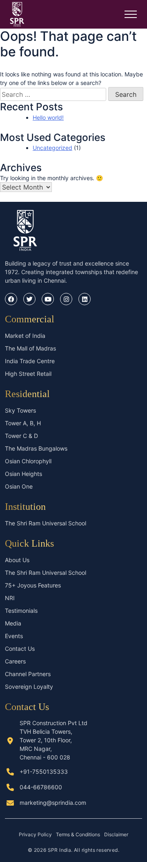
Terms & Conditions (78, 834)
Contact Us (20, 648)
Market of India (25, 335)
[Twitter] (29, 299)
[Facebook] (11, 299)
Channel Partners (28, 673)
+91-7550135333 (44, 771)
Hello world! (48, 117)
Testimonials (21, 610)
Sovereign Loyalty (29, 686)
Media (13, 623)
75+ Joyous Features (33, 585)
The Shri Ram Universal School (45, 523)
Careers (15, 661)
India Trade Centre (30, 360)
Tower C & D (21, 435)
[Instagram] (66, 299)
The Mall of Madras (30, 348)
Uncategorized (52, 147)
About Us (17, 559)
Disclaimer (116, 834)
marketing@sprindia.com (53, 802)
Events (14, 635)
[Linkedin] (84, 299)
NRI (10, 597)
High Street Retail (28, 373)
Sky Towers (20, 410)
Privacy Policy (35, 834)
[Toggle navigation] (130, 14)
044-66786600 (41, 787)
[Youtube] (48, 299)
